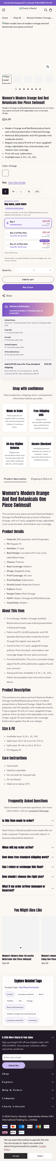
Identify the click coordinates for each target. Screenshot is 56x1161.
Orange (5, 173)
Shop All (17, 17)
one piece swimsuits (15, 1020)
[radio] (28, 223)
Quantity (6, 270)
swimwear (33, 1020)
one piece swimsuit (26, 994)
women (10, 994)
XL (29, 191)
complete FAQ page (38, 810)
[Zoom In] (48, 67)
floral (41, 994)
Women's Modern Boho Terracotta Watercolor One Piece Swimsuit (18, 957)
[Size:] (4, 183)
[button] (50, 10)
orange (30, 1001)
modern (10, 1001)
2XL (37, 191)
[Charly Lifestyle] (28, 10)
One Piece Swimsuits (29, 987)
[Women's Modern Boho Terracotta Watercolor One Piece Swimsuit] (20, 934)
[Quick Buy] (20, 948)
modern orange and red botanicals (21, 1014)
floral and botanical (15, 1007)
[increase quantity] (50, 270)
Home (5, 17)
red (20, 1001)
